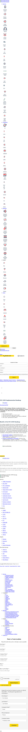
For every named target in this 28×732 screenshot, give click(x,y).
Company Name (4, 654)
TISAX (4, 206)
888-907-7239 (8, 355)
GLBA (4, 524)
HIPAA (4, 165)
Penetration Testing (5, 74)
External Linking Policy (13, 566)
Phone (1, 663)
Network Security (4, 67)
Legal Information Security (5, 257)
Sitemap (19, 566)
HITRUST (5, 171)
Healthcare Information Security (5, 249)
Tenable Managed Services (4, 102)
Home (1, 379)
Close (1, 571)
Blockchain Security (7, 503)
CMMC (4, 147)
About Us (4, 300)
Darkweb (5, 31)
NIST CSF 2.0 (5, 178)
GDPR (4, 159)
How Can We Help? (4, 668)
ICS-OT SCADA (5, 38)
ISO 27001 (4, 60)
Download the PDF (4, 405)
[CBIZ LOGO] (6, 458)
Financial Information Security (5, 232)
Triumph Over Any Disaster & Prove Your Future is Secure (12, 380)
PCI (4, 200)
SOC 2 (4, 516)
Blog (4, 265)
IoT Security (4, 53)
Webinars (4, 291)
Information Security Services (10, 379)
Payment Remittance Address (5, 342)
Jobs (4, 306)
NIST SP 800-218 (4, 187)
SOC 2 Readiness (4, 95)
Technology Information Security (5, 215)
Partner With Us (4, 326)
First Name (2, 644)
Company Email (3, 658)
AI (4, 128)
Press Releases (8, 632)
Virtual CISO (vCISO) (4, 119)
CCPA (4, 134)
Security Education (4, 285)
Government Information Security (5, 240)
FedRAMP (5, 153)
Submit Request (14, 682)
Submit (14, 377)
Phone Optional (5, 713)
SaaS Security (4, 82)
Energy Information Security (5, 223)
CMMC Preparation (5, 25)
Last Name (2, 649)
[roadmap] (5, 402)
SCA (4, 88)
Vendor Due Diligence (4, 111)
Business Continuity (5, 15)
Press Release (4, 334)
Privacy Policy (2, 566)
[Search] (26, 352)
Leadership (5, 312)
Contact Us (4, 346)
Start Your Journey (4, 685)
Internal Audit (4, 45)
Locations (5, 555)
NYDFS (4, 194)
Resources (5, 541)
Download (14, 725)
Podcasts (4, 271)
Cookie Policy (7, 566)
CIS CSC (4, 139)
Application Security (5, 10)
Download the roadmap (7, 434)
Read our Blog (6, 436)
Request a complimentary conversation (10, 438)
